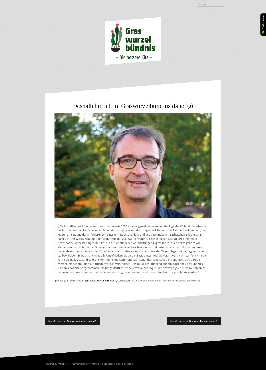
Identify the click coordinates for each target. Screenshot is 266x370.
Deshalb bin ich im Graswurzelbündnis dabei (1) (72, 320)
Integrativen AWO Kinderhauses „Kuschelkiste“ (106, 280)
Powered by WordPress (57, 363)
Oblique (83, 363)
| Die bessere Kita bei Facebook (117, 363)
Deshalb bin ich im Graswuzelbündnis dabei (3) (194, 320)
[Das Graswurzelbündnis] (133, 40)
